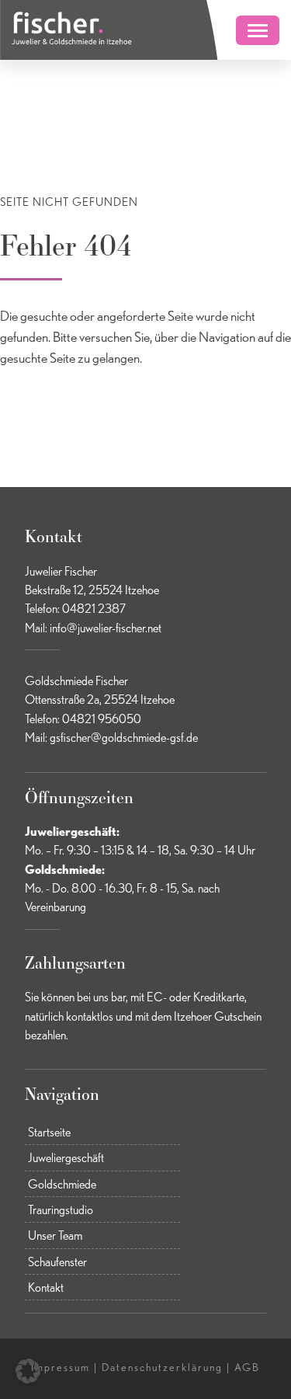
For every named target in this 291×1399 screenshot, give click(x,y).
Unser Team (55, 1235)
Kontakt (46, 1287)
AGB (247, 1367)
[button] (28, 1371)
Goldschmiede (62, 1184)
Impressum (60, 1367)
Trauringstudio (60, 1209)
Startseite (49, 1132)
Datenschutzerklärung (162, 1367)
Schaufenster (57, 1261)
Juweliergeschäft (66, 1157)
